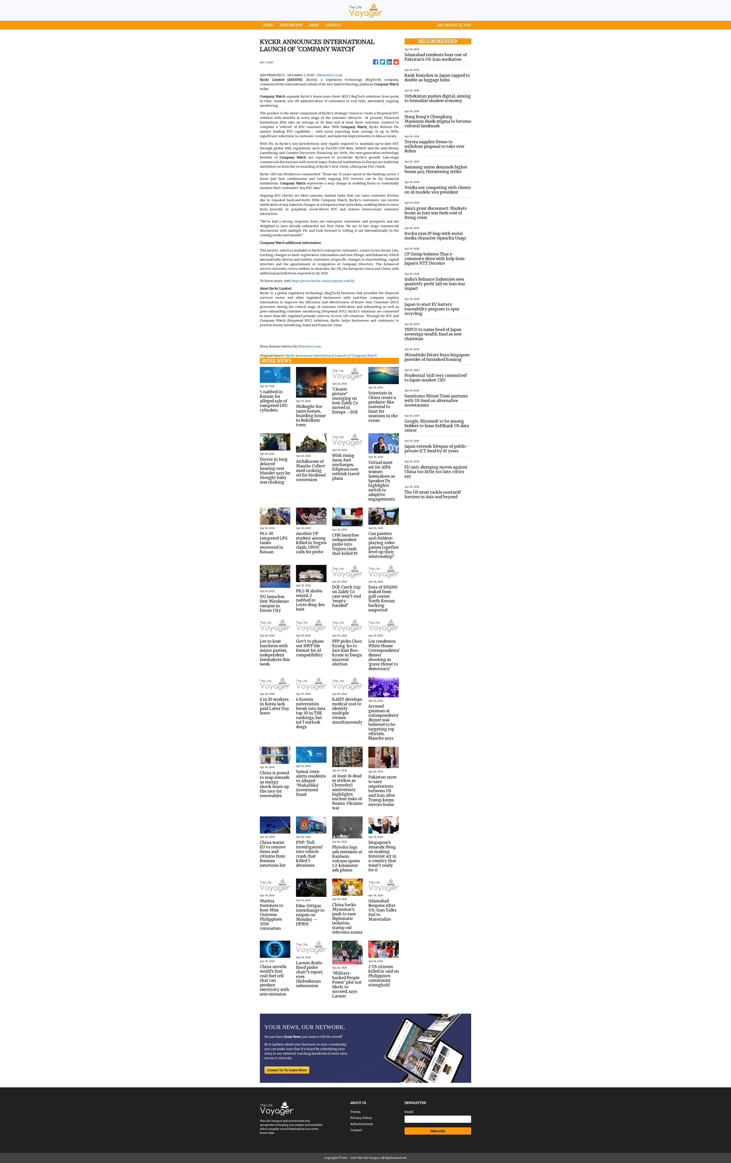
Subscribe (437, 1131)
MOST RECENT (291, 25)
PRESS (314, 25)
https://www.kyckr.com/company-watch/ (322, 281)
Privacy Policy (361, 1118)
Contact (356, 1130)
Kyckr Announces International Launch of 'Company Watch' (332, 355)
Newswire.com (329, 75)
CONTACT (333, 25)
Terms (355, 1112)
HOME (268, 25)
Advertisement (361, 1124)
